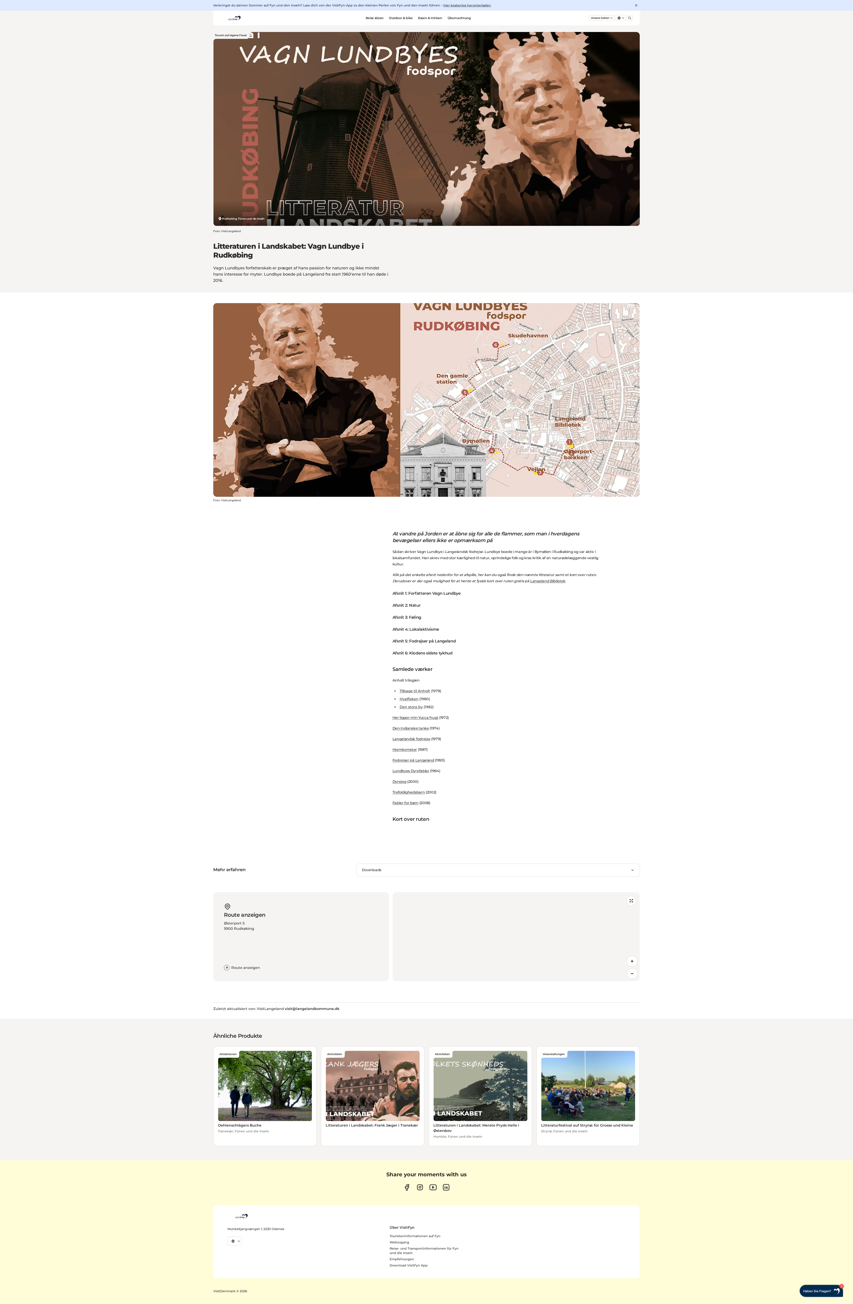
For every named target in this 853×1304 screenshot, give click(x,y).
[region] (516, 936)
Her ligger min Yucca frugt (415, 718)
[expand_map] (631, 901)
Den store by (411, 707)
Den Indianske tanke (411, 728)
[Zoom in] (632, 961)
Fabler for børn (406, 803)
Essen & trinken (430, 18)
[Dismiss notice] (636, 5)
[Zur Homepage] (233, 18)
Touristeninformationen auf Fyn (415, 1236)
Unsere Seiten (600, 18)
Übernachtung (459, 18)
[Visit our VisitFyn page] (407, 1187)
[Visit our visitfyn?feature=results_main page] (433, 1187)
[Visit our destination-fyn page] (446, 1187)
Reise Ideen (375, 18)
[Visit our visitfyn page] (420, 1187)
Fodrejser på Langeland (413, 760)
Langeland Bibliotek (547, 581)
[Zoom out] (632, 973)
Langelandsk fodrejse (411, 739)
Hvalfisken (409, 699)
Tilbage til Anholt (415, 691)
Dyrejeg (400, 781)
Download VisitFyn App (409, 1265)
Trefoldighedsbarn (409, 792)
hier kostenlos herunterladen (467, 5)
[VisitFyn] (241, 1216)
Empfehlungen (402, 1259)
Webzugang (399, 1242)
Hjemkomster (405, 749)
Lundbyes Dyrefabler (411, 771)
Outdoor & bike (401, 18)
